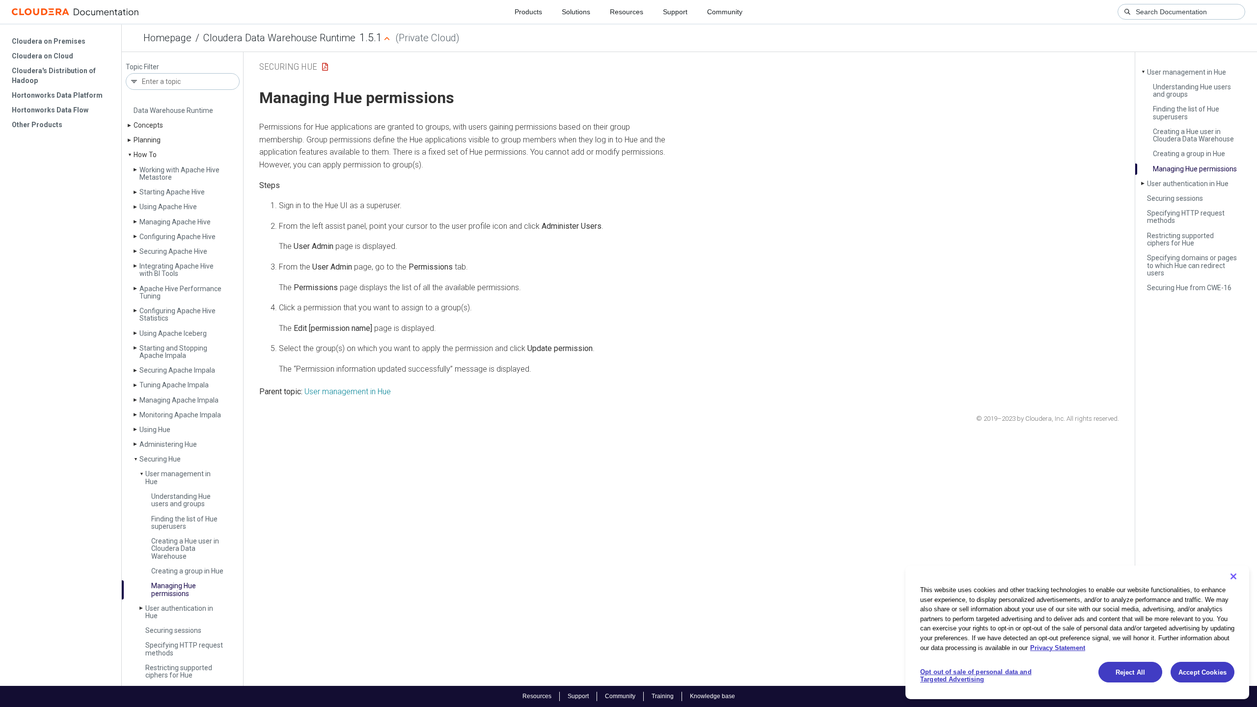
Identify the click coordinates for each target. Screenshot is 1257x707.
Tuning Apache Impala (174, 385)
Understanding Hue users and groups (181, 500)
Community (724, 12)
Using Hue (154, 430)
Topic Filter (142, 67)
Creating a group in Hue (187, 571)
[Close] (1233, 576)
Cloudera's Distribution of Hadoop (54, 75)
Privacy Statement (1057, 647)
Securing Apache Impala (177, 370)
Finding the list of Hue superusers (184, 522)
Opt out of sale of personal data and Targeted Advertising (976, 675)
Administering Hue (168, 444)
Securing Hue (160, 459)
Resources (626, 12)
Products (528, 12)
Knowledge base (712, 696)
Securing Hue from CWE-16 (1189, 288)
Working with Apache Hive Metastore (179, 173)
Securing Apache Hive (173, 251)
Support (675, 12)
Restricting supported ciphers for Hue (178, 671)
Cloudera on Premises (48, 41)
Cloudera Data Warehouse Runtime (279, 38)
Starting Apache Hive (172, 192)
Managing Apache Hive (175, 222)
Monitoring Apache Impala (180, 415)
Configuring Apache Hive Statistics (177, 314)
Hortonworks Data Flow (50, 110)
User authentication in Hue (179, 612)
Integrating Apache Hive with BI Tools (176, 269)
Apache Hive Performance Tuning (180, 292)
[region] (1077, 632)
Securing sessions (173, 630)
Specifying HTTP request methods (184, 648)
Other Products (37, 125)
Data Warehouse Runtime (173, 110)
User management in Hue (178, 477)
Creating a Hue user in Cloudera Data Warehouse (185, 548)
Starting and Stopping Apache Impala (173, 351)
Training (663, 696)
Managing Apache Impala (179, 400)
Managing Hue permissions (173, 589)
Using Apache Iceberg (173, 333)
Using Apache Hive (168, 207)
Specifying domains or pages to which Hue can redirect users (1192, 265)
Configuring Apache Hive (177, 237)
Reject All (1130, 672)
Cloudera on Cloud (42, 56)
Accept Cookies (1202, 672)
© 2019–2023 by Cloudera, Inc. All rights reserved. (1047, 418)
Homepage (167, 38)
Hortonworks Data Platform (57, 95)
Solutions (576, 12)
